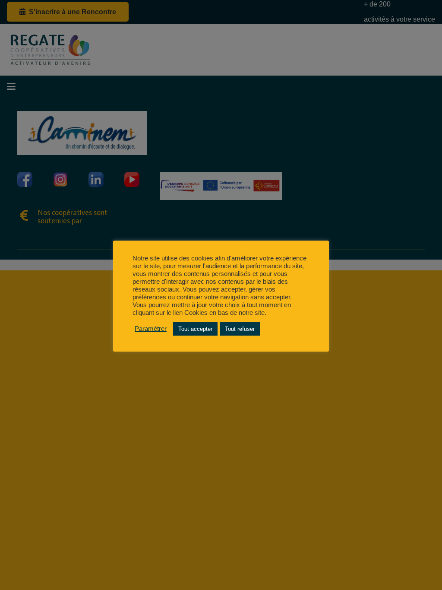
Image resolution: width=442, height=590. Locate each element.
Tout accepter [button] (195, 329)
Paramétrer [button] (151, 328)
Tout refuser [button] (240, 329)
